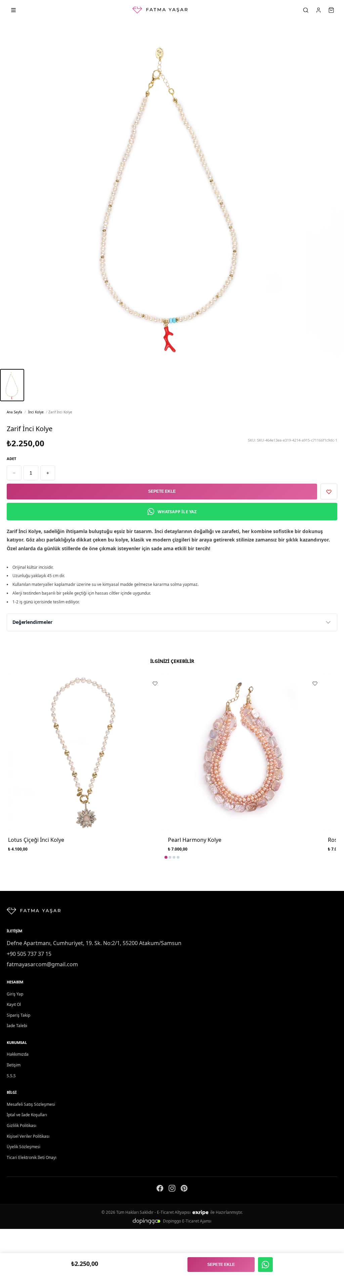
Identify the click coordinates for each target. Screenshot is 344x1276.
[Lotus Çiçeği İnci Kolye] (86, 752)
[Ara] (306, 10)
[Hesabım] (318, 10)
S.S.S (11, 1076)
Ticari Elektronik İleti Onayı (31, 1157)
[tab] (166, 857)
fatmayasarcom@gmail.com (42, 964)
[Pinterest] (184, 1189)
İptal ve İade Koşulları (27, 1115)
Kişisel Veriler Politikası (28, 1136)
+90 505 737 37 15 (29, 954)
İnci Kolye (36, 412)
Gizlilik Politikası (21, 1125)
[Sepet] (331, 10)
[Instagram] (172, 1189)
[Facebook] (160, 1189)
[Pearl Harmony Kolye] (246, 752)
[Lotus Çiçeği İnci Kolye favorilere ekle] (155, 683)
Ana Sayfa (14, 412)
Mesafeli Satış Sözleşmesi (31, 1104)
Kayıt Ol (14, 1004)
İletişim (13, 1065)
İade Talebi (17, 1025)
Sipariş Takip (18, 1015)
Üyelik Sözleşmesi (23, 1147)
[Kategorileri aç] (13, 10)
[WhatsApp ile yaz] (265, 1264)
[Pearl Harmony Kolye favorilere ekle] (314, 683)
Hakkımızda (18, 1054)
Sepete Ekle (162, 491)
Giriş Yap (15, 994)
